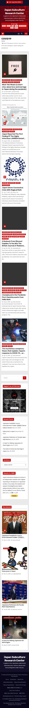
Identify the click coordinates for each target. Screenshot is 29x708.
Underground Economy (8, 292)
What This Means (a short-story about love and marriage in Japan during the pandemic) (14, 87)
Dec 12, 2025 (7, 574)
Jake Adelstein (22, 26)
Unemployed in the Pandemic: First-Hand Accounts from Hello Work (14, 297)
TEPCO (16, 27)
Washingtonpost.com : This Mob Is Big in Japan (14, 696)
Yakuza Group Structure (20, 682)
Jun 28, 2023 (7, 91)
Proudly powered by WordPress (9, 674)
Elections (6, 582)
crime (14, 512)
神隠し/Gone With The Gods (11, 693)
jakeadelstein (16, 141)
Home (3, 41)
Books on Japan (6, 80)
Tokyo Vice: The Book (14, 690)
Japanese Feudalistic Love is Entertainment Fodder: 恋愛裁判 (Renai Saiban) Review (14, 426)
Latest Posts (20, 679)
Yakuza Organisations (8, 685)
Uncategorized (6, 185)
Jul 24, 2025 (7, 609)
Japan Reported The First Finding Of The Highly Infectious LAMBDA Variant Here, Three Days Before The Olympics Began (14, 138)
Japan (3, 26)
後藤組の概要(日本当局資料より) (14, 687)
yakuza (8, 26)
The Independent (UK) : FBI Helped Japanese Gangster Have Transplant (14, 703)
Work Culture (18, 292)
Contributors (13, 679)
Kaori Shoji (16, 91)
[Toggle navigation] (18, 34)
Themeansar (14, 676)
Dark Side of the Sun (7, 129)
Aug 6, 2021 (7, 141)
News (20, 129)
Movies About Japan (8, 515)
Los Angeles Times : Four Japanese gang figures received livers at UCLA (14, 699)
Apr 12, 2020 (7, 355)
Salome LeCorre (17, 609)
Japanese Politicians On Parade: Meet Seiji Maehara (13, 606)
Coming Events (6, 232)
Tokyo (16, 26)
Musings (10, 82)
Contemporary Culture (16, 80)
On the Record (6, 131)
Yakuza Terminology (21, 685)
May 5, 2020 (7, 302)
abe (13, 26)
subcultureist (16, 302)
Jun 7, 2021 (7, 192)
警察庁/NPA (22, 693)
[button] (22, 33)
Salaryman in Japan (9, 431)
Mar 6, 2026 (7, 540)
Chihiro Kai (15, 192)
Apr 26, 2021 (7, 248)
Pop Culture (16, 82)
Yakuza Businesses (8, 682)
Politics (12, 131)
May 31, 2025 (7, 645)
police (12, 27)
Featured (4, 82)
